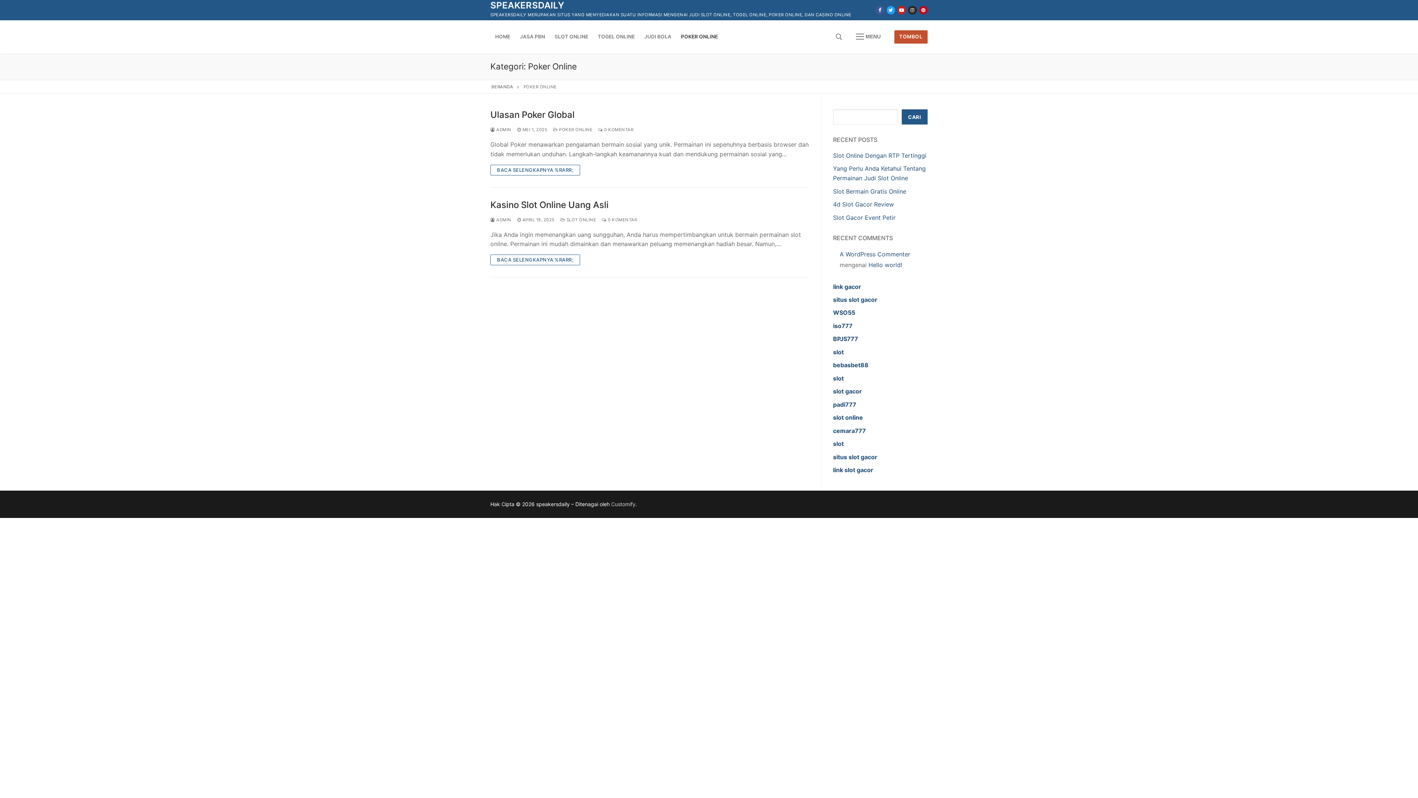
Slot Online (580, 219)
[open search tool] (839, 37)
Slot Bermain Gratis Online (869, 191)
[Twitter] (891, 10)
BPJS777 (845, 338)
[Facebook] (880, 10)
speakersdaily (527, 5)
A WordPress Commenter (875, 254)
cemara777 (849, 430)
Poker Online (575, 129)
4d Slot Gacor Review (863, 204)
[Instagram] (912, 10)
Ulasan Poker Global (532, 114)
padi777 (844, 404)
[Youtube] (901, 10)
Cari (914, 117)
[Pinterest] (923, 10)
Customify (623, 504)
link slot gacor (853, 470)
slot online (848, 417)
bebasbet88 (851, 365)
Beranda (502, 86)
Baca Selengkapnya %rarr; (535, 170)
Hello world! (885, 265)
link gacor (847, 286)
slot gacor (847, 391)
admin (503, 129)
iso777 (843, 326)
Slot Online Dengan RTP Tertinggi (880, 155)
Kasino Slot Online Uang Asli (549, 205)
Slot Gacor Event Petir (864, 217)
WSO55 (844, 312)
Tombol (910, 37)
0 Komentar (618, 129)
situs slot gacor (855, 299)
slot (838, 352)
